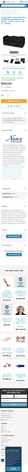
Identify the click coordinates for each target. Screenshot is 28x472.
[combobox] (14, 6)
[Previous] (2, 61)
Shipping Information (6, 440)
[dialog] (14, 459)
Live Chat (3, 430)
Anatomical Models (5, 10)
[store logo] (9, 2)
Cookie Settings (5, 445)
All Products (8, 9)
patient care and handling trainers (12, 175)
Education (15, 9)
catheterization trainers (9, 169)
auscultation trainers (8, 167)
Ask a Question (14, 254)
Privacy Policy (9, 460)
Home (2, 9)
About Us (3, 426)
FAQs (2, 443)
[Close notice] (20, 448)
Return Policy (4, 441)
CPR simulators (19, 167)
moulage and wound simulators (12, 173)
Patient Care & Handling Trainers (8, 12)
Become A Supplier (6, 431)
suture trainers (20, 178)
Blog (2, 428)
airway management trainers (16, 165)
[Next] (26, 61)
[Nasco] (14, 139)
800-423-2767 (8, 413)
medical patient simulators (15, 171)
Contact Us (4, 438)
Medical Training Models (16, 10)
